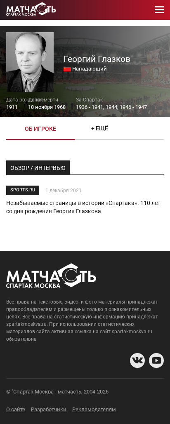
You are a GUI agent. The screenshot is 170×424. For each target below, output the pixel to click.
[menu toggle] (159, 9)
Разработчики (48, 409)
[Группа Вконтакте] (137, 360)
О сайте (15, 409)
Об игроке (40, 128)
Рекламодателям (94, 409)
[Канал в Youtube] (156, 360)
